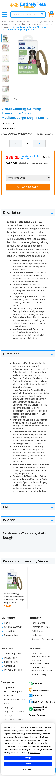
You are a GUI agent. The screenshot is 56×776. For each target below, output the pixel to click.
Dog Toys (8, 707)
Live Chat (38, 683)
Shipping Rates (11, 661)
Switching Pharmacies (42, 639)
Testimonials (38, 634)
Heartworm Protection (14, 699)
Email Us (37, 695)
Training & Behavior (42, 21)
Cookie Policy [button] (22, 749)
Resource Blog (39, 674)
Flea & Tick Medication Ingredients (41, 655)
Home (4, 21)
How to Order (38, 622)
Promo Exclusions (13, 669)
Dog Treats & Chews (14, 711)
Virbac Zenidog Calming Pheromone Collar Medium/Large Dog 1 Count (14, 598)
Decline (28, 764)
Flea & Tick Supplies (13, 691)
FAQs (18, 653)
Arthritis (7, 703)
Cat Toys (8, 715)
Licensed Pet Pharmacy (40, 708)
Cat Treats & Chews (13, 719)
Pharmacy (8, 695)
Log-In (7, 622)
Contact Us (9, 665)
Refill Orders (37, 630)
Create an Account (13, 626)
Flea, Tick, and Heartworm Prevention (41, 669)
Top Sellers (9, 687)
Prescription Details (41, 626)
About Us (8, 653)
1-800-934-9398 (41, 690)
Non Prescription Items (20, 21)
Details (46, 157)
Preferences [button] (35, 753)
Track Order (10, 630)
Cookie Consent (37, 715)
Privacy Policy (10, 657)
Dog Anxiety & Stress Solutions (15, 24)
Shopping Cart (11, 634)
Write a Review (8, 128)
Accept (28, 758)
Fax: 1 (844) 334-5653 (44, 701)
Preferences (28, 770)
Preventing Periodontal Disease (39, 662)
